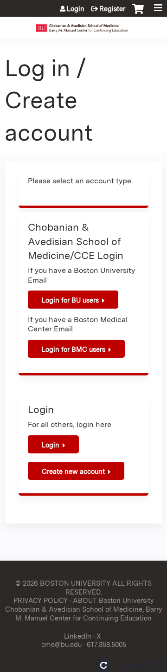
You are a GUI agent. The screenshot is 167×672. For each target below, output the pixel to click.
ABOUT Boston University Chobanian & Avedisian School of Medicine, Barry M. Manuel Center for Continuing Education (83, 608)
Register (112, 9)
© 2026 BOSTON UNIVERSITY (62, 583)
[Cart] (138, 13)
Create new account (73, 471)
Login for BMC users (73, 349)
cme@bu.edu (61, 644)
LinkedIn (77, 636)
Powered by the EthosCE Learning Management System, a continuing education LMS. (129, 665)
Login (75, 9)
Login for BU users (70, 300)
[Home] (83, 25)
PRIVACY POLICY (40, 600)
